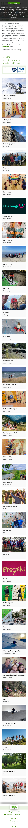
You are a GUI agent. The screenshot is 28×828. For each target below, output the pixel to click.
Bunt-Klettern (7, 192)
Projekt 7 (5, 578)
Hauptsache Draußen (10, 385)
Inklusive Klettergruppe (10, 409)
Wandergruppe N (9, 795)
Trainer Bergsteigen (9, 723)
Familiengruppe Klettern (11, 433)
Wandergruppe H (9, 771)
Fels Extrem (7, 312)
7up (4, 627)
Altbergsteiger (8, 120)
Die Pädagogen (8, 240)
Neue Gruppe (7, 482)
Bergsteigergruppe (9, 144)
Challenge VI (7, 216)
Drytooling (6, 288)
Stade (5, 699)
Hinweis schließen (14, 3)
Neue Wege (7, 530)
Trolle (5, 747)
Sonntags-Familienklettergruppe (14, 675)
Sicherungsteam (8, 603)
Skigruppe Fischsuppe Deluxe (13, 651)
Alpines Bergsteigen (9, 96)
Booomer (6, 168)
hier (25, 16)
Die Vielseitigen (8, 264)
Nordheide (6, 554)
